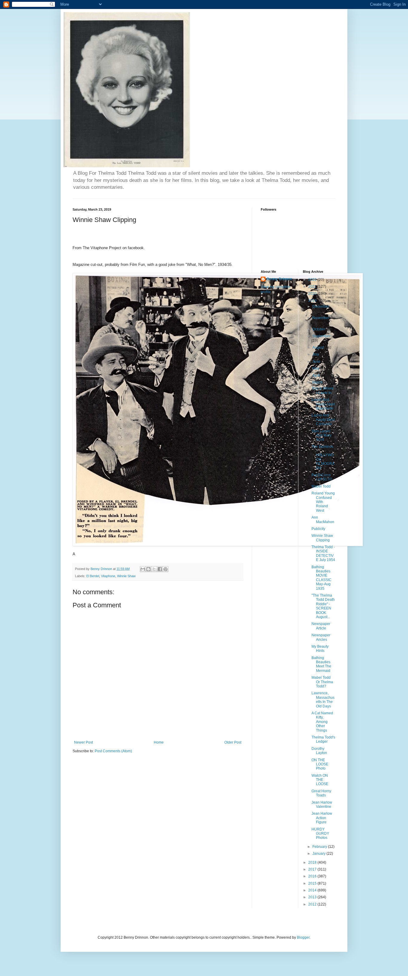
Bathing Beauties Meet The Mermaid (321, 664)
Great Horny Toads (321, 793)
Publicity (318, 529)
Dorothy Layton (319, 751)
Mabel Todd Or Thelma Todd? (322, 681)
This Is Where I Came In (323, 390)
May (316, 368)
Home (159, 742)
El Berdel (92, 576)
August (318, 347)
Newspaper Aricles (321, 637)
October (319, 329)
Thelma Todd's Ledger (323, 739)
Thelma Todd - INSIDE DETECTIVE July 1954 (323, 553)
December (320, 306)
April (316, 375)
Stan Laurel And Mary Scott (322, 435)
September (321, 336)
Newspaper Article (321, 626)
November (320, 318)
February (320, 847)
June (316, 361)
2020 (312, 294)
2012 (312, 904)
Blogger (303, 937)
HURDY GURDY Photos (320, 833)
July (316, 354)
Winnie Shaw (126, 576)
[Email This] (143, 569)
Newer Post (83, 742)
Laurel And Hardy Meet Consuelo (323, 419)
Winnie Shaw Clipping (322, 538)
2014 (312, 890)
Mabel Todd (321, 486)
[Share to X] (154, 569)
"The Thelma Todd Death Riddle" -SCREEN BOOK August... (323, 606)
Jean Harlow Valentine (322, 804)
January (319, 853)
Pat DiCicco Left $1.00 (322, 477)
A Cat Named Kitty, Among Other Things (322, 722)
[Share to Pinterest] (165, 569)
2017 (312, 869)
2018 (312, 862)
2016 (312, 876)
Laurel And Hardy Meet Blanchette (323, 404)
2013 (312, 897)
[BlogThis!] (148, 569)
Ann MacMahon (323, 519)
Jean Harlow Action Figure (322, 817)
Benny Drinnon (279, 279)
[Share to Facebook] (160, 569)
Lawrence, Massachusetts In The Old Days (323, 699)
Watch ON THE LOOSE (320, 779)
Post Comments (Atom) (113, 751)
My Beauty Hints (320, 648)
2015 (312, 883)
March (317, 382)
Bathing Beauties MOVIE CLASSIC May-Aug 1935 (322, 578)
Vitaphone (108, 576)
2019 (312, 300)
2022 (312, 280)
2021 (312, 286)
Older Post (232, 742)
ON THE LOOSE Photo (320, 764)
